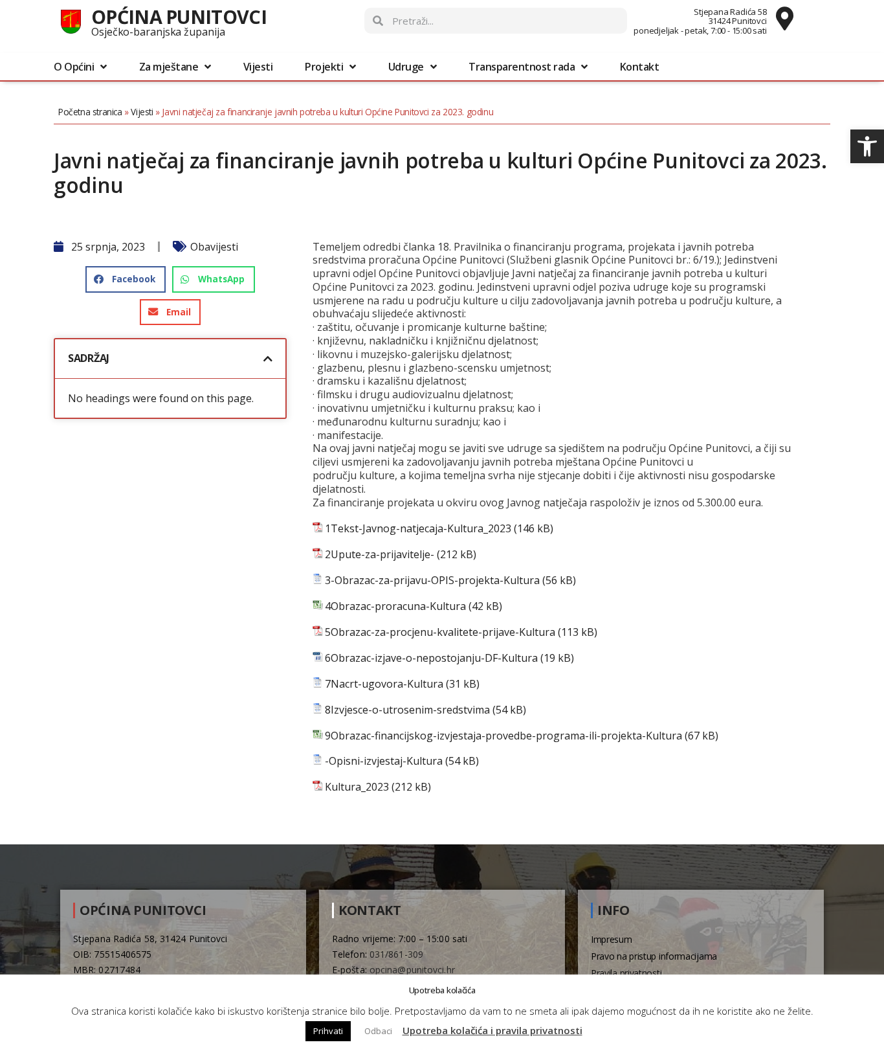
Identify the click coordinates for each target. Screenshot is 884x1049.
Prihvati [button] (328, 1031)
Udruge (406, 67)
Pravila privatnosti (626, 973)
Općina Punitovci (179, 16)
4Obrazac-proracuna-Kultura (395, 606)
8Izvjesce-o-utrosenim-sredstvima (407, 710)
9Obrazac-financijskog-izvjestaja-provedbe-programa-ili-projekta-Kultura (503, 736)
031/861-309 (396, 954)
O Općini (74, 67)
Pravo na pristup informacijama (654, 956)
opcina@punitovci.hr (412, 970)
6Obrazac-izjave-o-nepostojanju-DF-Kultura (431, 658)
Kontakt (639, 67)
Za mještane (169, 67)
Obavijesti (214, 247)
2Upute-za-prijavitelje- (379, 554)
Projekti (324, 67)
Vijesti (258, 67)
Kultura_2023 (357, 787)
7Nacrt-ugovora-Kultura (384, 684)
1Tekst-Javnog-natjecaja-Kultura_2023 (418, 529)
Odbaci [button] (378, 1031)
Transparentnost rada (522, 67)
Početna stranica (90, 112)
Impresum (611, 939)
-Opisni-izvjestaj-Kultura (384, 761)
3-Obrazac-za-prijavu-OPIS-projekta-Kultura (432, 580)
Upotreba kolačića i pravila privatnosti (492, 1030)
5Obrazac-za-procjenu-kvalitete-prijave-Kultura (440, 632)
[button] (867, 146)
